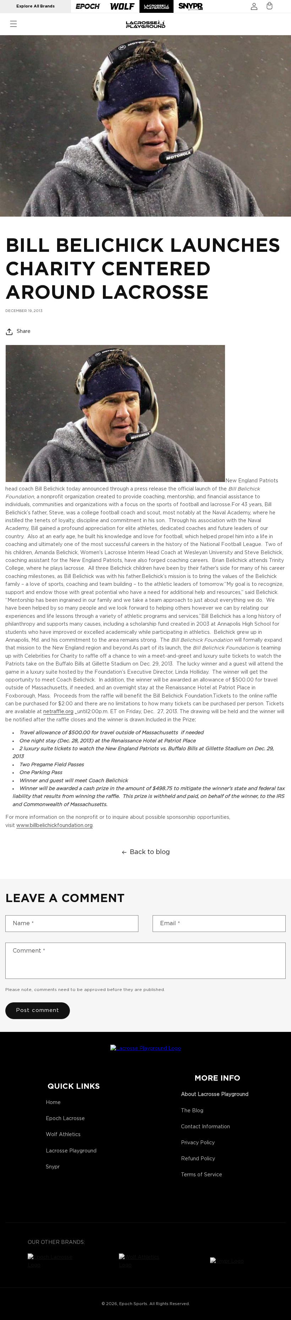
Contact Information (205, 1126)
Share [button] (24, 331)
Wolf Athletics (63, 1134)
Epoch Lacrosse (65, 1118)
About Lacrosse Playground (214, 1094)
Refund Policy (198, 1158)
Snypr (53, 1167)
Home (53, 1102)
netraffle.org (58, 711)
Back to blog (150, 852)
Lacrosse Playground (71, 1151)
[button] (13, 23)
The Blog (192, 1110)
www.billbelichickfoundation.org (54, 825)
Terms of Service (201, 1174)
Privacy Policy (198, 1142)
